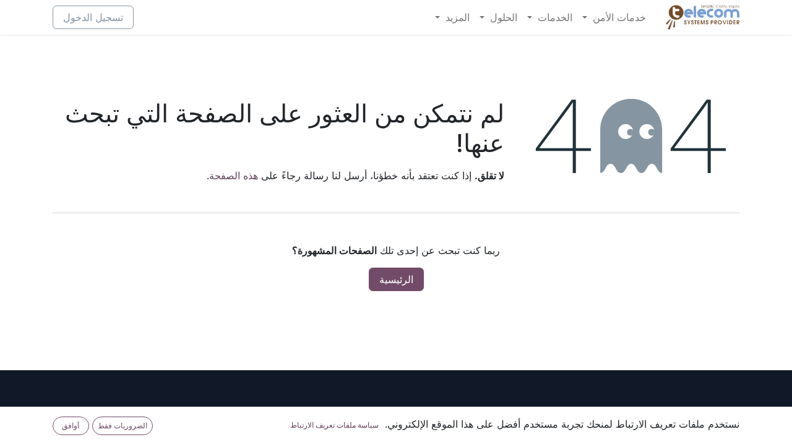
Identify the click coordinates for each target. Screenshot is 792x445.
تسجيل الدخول (93, 17)
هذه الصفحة (233, 175)
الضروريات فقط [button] (122, 425)
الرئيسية (396, 279)
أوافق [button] (70, 425)
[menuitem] (614, 17)
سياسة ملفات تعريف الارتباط (334, 425)
